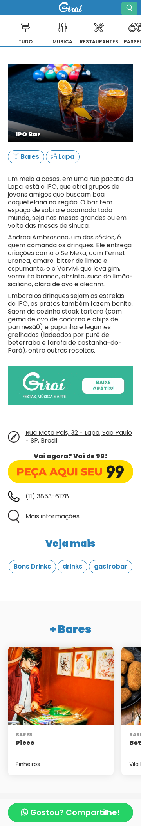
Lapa (65, 156)
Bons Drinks (32, 566)
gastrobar (110, 566)
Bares (29, 156)
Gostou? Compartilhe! (74, 812)
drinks (72, 566)
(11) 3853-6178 (47, 496)
